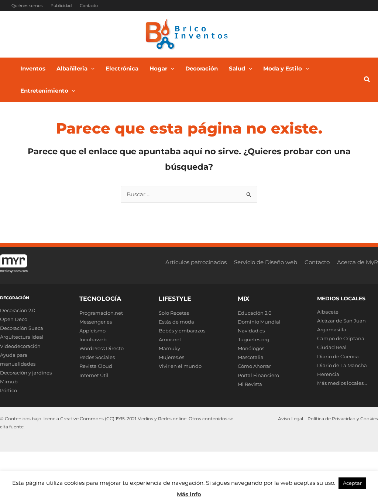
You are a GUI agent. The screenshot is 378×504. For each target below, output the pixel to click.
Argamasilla (331, 329)
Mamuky (169, 348)
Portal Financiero (258, 375)
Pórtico (8, 390)
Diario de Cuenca (338, 356)
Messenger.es (95, 322)
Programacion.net (101, 313)
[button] (90, 69)
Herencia (328, 374)
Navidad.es (251, 331)
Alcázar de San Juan (341, 321)
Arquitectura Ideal (22, 337)
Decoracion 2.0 (17, 310)
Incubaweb (93, 339)
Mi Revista (250, 384)
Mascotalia (251, 357)
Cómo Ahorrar (254, 366)
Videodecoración (20, 346)
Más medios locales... (342, 383)
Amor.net (170, 339)
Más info (189, 494)
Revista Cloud (95, 366)
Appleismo (92, 331)
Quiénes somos (26, 5)
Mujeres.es (171, 357)
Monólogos (251, 348)
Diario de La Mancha (342, 365)
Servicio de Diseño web (265, 262)
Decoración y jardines (26, 373)
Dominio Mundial (259, 322)
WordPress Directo (101, 348)
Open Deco (13, 319)
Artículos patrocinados (196, 262)
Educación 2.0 (255, 313)
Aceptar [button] (352, 483)
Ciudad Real (332, 347)
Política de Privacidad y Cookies (342, 418)
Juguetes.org (253, 339)
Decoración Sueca (21, 328)
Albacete (328, 312)
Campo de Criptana (340, 338)
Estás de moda (176, 322)
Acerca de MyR (357, 262)
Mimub (9, 381)
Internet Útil (94, 375)
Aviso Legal (290, 418)
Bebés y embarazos (182, 331)
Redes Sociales (97, 357)
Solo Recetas (174, 313)
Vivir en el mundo (180, 366)
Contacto (89, 5)
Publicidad (61, 5)
